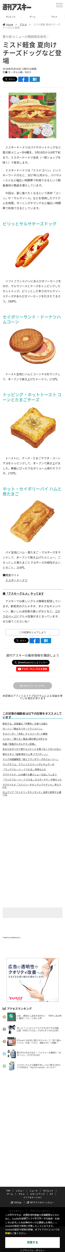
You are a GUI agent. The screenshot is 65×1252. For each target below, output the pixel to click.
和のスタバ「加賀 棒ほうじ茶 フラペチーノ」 (26, 754)
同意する (32, 1242)
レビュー (20, 1190)
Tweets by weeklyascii (11, 937)
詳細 (7, 1233)
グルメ (32, 16)
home (9, 24)
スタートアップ (54, 16)
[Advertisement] (33, 828)
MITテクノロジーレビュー (42, 1202)
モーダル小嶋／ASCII (19, 72)
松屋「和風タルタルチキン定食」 (19, 744)
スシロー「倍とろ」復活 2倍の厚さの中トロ (25, 739)
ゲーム (11, 16)
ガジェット (48, 1190)
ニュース (33, 1190)
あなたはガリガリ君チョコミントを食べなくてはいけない (32, 749)
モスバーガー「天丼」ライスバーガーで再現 (25, 734)
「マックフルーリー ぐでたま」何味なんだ (24, 769)
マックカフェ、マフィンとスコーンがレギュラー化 (28, 764)
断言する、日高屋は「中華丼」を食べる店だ (25, 723)
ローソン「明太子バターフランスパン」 (23, 728)
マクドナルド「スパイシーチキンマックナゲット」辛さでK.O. (32, 785)
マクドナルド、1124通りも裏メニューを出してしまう (30, 774)
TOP (8, 1190)
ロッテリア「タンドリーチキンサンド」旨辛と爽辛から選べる (32, 793)
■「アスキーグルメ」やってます (23, 593)
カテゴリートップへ (34, 685)
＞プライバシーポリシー (32, 1250)
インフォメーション (32, 1197)
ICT (51, 1193)
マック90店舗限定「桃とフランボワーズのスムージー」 (31, 759)
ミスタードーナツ (16, 580)
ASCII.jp (17, 1202)
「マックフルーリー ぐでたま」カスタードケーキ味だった (32, 779)
